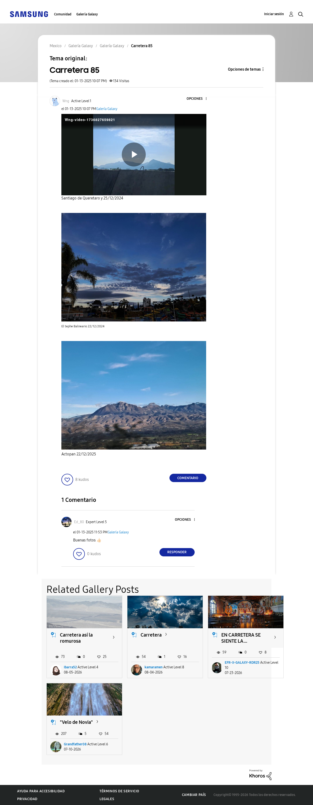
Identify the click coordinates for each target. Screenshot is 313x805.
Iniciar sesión (274, 14)
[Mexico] (29, 13)
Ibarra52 (70, 667)
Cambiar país (194, 795)
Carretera (151, 635)
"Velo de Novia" (76, 722)
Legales (107, 799)
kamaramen (154, 667)
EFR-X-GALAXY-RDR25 (242, 663)
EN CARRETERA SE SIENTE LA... (241, 638)
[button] (197, 99)
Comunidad (62, 14)
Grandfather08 (75, 744)
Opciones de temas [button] (244, 69)
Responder (177, 552)
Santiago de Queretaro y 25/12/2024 (92, 198)
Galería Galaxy (87, 14)
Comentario (187, 478)
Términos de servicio (119, 791)
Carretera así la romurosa (76, 638)
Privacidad (27, 799)
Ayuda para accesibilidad (41, 791)
